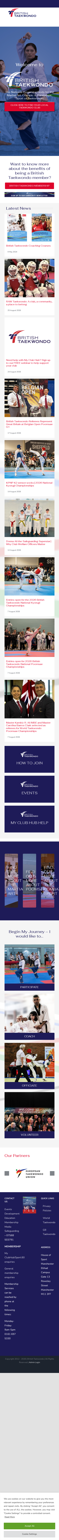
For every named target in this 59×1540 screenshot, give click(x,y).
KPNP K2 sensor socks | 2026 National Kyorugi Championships (29, 484)
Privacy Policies (47, 1208)
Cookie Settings (29, 1534)
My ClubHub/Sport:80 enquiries (15, 1258)
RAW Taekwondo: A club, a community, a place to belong (29, 303)
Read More (10, 1516)
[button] (7, 1173)
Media (8, 1226)
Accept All (29, 1525)
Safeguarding (12, 1231)
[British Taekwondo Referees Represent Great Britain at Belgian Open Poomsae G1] (29, 380)
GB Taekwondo (48, 1232)
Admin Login (34, 1362)
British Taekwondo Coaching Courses (28, 245)
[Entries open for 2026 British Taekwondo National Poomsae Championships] (29, 620)
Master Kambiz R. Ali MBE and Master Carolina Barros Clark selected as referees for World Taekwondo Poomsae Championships (28, 727)
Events (8, 1209)
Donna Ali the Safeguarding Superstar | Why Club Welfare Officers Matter (28, 543)
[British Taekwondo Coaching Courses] (29, 215)
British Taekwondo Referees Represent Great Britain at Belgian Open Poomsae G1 (29, 424)
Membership (11, 1222)
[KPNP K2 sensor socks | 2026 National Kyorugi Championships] (29, 442)
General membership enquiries (11, 1273)
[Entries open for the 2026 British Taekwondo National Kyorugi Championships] (29, 559)
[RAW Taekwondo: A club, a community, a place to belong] (29, 261)
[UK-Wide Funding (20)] (29, 193)
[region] (29, 1516)
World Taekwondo (48, 1220)
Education (10, 1218)
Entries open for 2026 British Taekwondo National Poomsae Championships (24, 664)
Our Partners (17, 1155)
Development (12, 1213)
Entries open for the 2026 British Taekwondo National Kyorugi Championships (25, 602)
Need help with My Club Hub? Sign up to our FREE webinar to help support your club (28, 363)
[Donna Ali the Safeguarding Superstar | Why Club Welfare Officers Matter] (29, 500)
